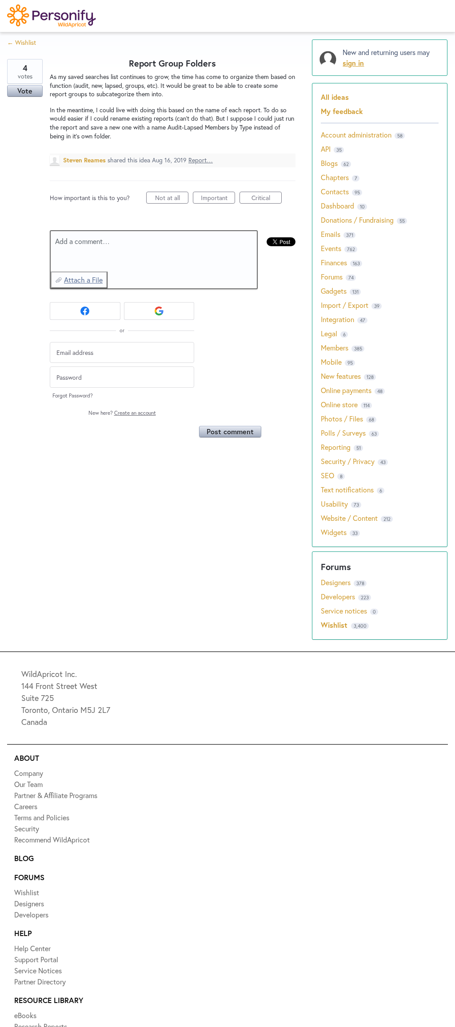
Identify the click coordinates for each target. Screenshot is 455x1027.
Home (30, 48)
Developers (39, 145)
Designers (36, 112)
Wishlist (33, 80)
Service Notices (46, 177)
